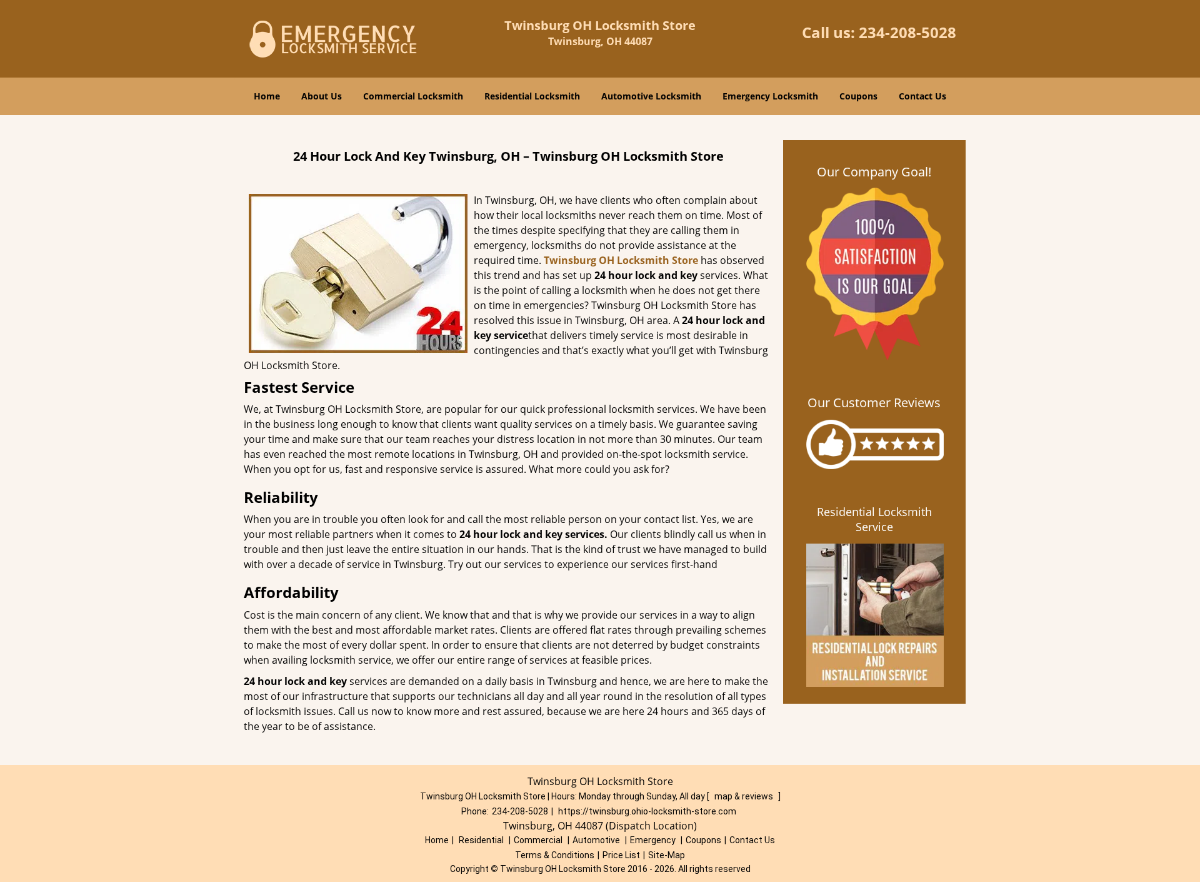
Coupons (858, 96)
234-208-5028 (907, 32)
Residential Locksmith (532, 96)
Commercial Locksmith (413, 96)
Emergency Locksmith (770, 96)
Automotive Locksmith (651, 96)
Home (267, 96)
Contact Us (922, 96)
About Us (321, 96)
